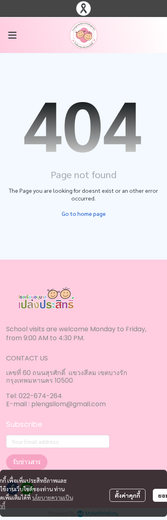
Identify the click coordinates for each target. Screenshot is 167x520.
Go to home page (84, 213)
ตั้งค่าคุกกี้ (127, 495)
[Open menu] (12, 35)
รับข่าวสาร (27, 462)
